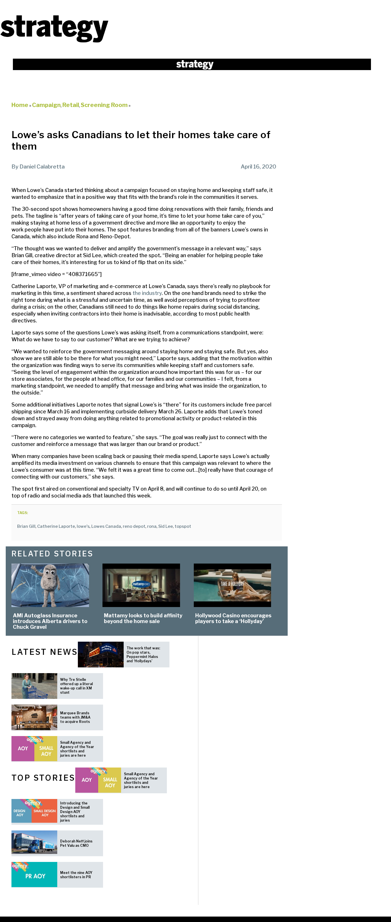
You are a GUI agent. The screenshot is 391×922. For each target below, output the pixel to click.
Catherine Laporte (56, 526)
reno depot (134, 526)
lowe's (83, 526)
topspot (183, 526)
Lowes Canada (106, 526)
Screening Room (104, 105)
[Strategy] (54, 42)
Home (19, 105)
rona (152, 526)
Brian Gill (26, 526)
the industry (146, 293)
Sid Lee (165, 526)
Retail (70, 105)
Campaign (46, 105)
